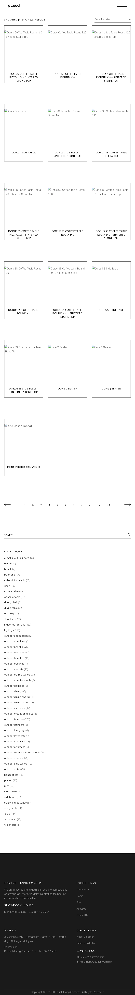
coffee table (11, 591)
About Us (81, 908)
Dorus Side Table (24, 152)
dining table (11, 608)
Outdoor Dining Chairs (16, 697)
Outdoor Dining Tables (16, 702)
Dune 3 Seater (111, 388)
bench (8, 569)
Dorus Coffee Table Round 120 (67, 75)
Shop (79, 902)
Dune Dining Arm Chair (23, 467)
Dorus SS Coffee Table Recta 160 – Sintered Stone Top (111, 235)
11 (109, 505)
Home (80, 896)
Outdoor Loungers (14, 724)
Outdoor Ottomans (14, 747)
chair (7, 585)
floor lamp (10, 619)
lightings (9, 630)
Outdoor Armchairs (15, 641)
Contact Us (82, 915)
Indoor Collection (85, 936)
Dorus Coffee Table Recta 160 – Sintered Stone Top (23, 77)
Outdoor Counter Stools (17, 680)
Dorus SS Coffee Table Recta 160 (67, 233)
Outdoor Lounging (14, 730)
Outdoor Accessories (16, 635)
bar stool (9, 563)
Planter (8, 780)
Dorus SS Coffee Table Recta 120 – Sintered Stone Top (23, 235)
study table (10, 808)
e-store (8, 613)
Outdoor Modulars (14, 741)
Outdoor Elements (14, 708)
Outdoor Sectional (14, 758)
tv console (10, 824)
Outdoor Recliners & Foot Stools (22, 752)
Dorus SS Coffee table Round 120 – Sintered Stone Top (67, 313)
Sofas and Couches (15, 802)
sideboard (10, 797)
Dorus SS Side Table (111, 309)
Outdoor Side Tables (15, 763)
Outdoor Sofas (12, 769)
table (7, 813)
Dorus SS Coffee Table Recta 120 (111, 154)
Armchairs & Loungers (16, 558)
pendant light (11, 774)
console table (12, 597)
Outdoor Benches (14, 658)
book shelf (10, 574)
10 (99, 505)
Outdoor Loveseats (15, 736)
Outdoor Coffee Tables (17, 674)
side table (10, 791)
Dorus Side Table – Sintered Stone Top (67, 154)
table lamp (10, 819)
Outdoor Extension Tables (18, 713)
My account (83, 889)
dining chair (11, 602)
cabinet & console (15, 580)
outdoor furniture (14, 719)
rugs (6, 786)
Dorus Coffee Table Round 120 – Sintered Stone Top (111, 77)
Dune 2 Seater (67, 388)
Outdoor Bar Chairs (15, 647)
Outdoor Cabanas (14, 663)
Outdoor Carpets (13, 669)
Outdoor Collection (86, 943)
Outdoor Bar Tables (15, 652)
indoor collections (14, 624)
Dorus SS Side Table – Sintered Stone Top (23, 390)
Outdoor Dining (12, 691)
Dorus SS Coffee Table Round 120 (23, 311)
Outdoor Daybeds (14, 685)
